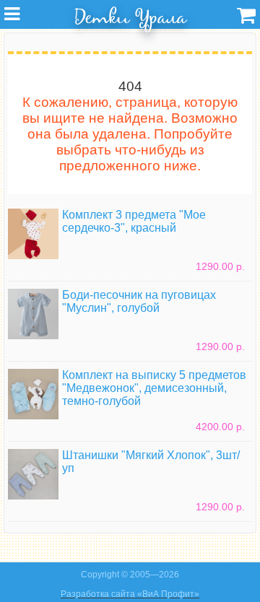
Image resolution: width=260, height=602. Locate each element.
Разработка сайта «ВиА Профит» (130, 594)
